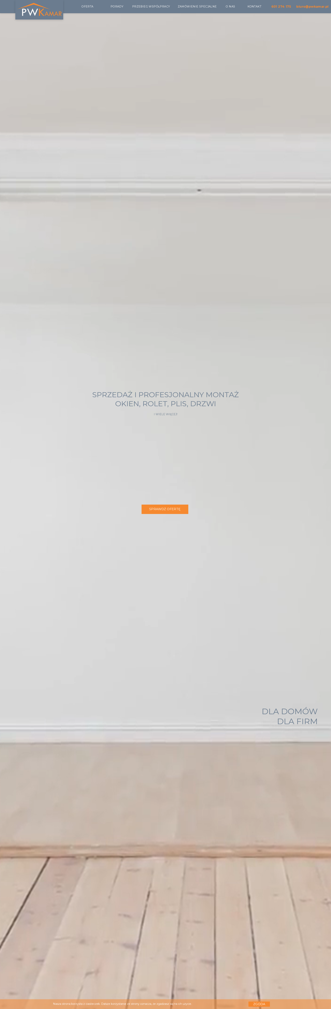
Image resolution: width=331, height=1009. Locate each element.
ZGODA (259, 1004)
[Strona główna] (39, 15)
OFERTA (87, 6)
